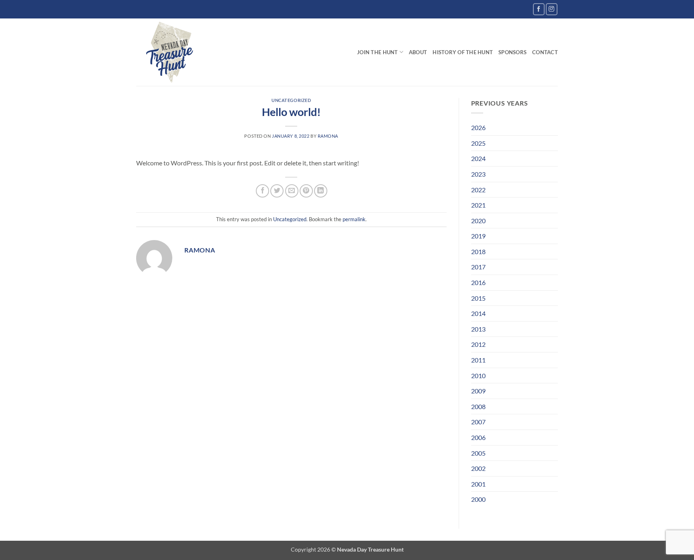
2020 (478, 220)
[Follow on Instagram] (551, 9)
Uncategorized (291, 100)
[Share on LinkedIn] (320, 191)
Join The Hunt (377, 52)
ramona (328, 135)
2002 (478, 468)
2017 (478, 267)
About (418, 52)
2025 (478, 143)
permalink (354, 219)
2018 (478, 251)
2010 (478, 375)
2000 (478, 499)
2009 (478, 391)
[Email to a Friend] (291, 191)
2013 (478, 329)
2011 (478, 360)
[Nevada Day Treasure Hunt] (170, 52)
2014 (478, 313)
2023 (478, 174)
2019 (478, 236)
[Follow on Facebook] (539, 9)
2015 (478, 298)
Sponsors (512, 52)
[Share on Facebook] (262, 191)
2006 (478, 437)
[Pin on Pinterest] (306, 191)
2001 (478, 484)
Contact (545, 52)
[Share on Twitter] (277, 191)
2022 (478, 189)
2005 (478, 453)
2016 (478, 282)
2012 (478, 344)
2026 (478, 127)
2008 (478, 406)
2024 (478, 158)
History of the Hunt (463, 52)
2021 (478, 205)
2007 (478, 422)
